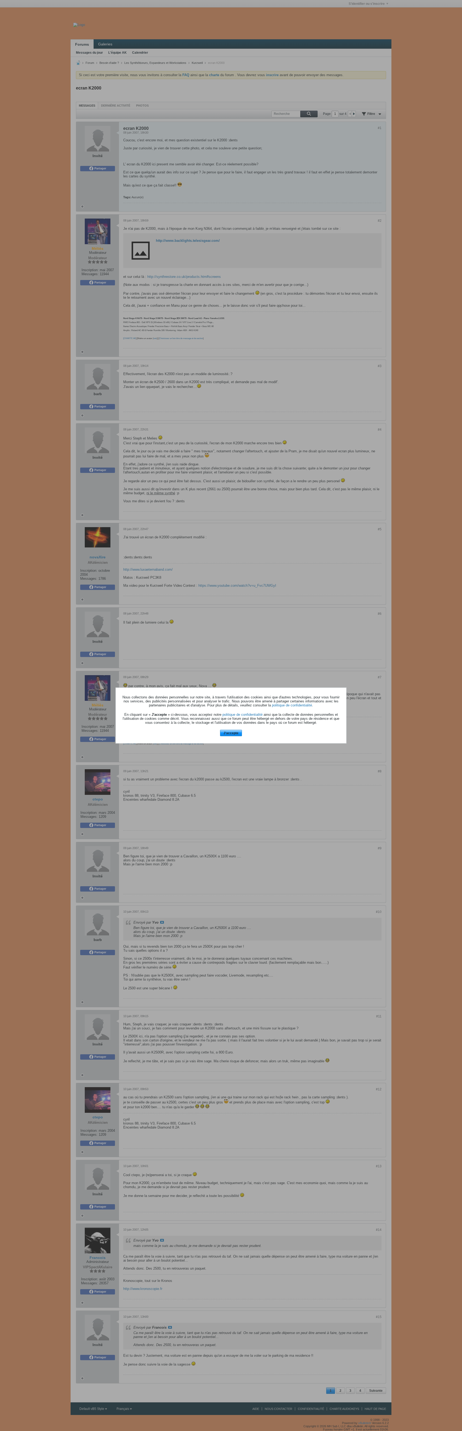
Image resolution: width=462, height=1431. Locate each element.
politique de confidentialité (292, 705)
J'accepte (231, 733)
